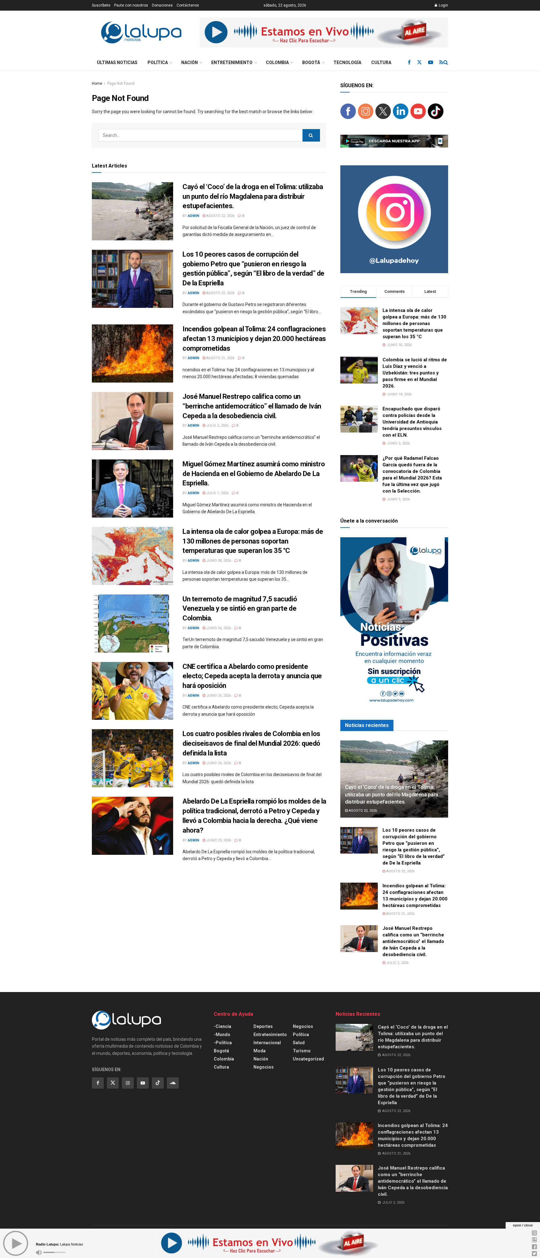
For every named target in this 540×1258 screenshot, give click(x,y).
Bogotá (311, 62)
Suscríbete (101, 5)
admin (193, 216)
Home (97, 83)
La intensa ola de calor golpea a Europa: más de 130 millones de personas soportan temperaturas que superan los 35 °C (252, 541)
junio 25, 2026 (218, 696)
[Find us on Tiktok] (158, 1083)
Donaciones (162, 5)
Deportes (263, 1026)
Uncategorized (308, 1058)
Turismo (302, 1050)
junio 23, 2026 (218, 840)
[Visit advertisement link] (323, 33)
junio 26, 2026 (218, 628)
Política (158, 62)
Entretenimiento (231, 62)
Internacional (267, 1042)
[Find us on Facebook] (409, 62)
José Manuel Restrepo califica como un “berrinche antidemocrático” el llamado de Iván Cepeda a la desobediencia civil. (251, 406)
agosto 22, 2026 (219, 216)
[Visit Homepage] (141, 32)
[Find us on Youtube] (430, 62)
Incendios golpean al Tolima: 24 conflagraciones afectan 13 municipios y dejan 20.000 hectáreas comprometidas (254, 338)
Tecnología (347, 62)
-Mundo (222, 1034)
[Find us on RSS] (441, 62)
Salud (299, 1042)
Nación (189, 62)
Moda (259, 1050)
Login (443, 5)
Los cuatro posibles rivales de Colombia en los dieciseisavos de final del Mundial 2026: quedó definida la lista (251, 743)
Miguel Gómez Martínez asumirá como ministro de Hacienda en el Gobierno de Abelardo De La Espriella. (253, 473)
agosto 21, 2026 (219, 358)
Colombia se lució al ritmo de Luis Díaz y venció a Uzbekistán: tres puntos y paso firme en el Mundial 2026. (414, 373)
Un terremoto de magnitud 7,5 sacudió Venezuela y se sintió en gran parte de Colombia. (239, 608)
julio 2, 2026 (216, 426)
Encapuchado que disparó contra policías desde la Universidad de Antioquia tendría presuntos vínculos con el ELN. (412, 422)
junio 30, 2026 (218, 561)
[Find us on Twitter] (419, 62)
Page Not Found (120, 83)
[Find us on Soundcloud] (173, 1083)
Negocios (263, 1067)
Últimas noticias (117, 62)
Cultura (381, 62)
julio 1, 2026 (216, 493)
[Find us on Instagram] (128, 1083)
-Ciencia (222, 1026)
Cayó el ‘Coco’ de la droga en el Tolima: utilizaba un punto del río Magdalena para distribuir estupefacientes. (252, 196)
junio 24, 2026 (218, 763)
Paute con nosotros (131, 5)
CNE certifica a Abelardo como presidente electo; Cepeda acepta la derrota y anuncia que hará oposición (252, 676)
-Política (223, 1042)
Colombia (277, 62)
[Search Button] (445, 62)
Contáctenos (188, 5)
